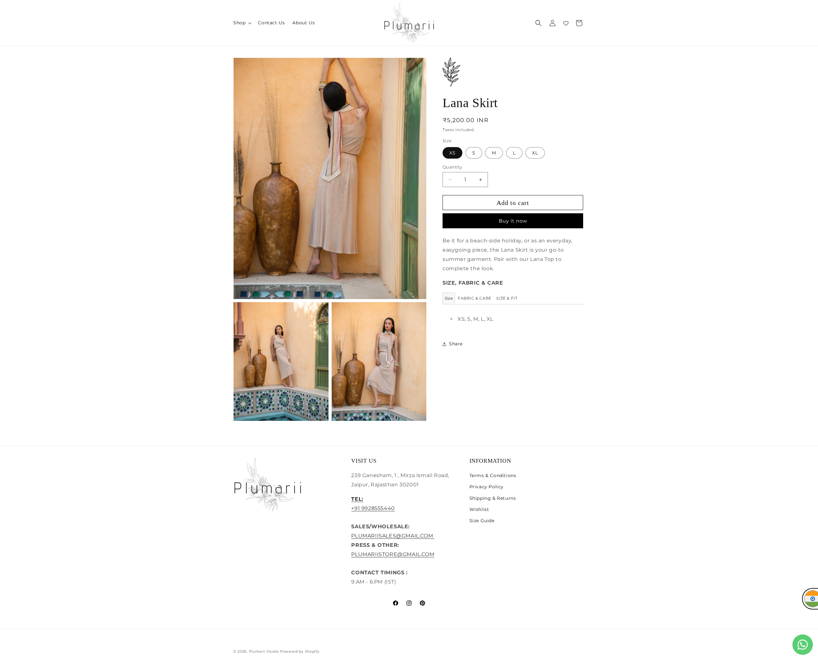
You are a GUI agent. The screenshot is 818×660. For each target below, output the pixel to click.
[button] (241, 22)
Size (449, 298)
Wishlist (479, 509)
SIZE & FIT (506, 298)
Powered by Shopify (300, 651)
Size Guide (482, 520)
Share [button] (456, 344)
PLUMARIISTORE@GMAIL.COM (392, 554)
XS (452, 153)
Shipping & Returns (492, 498)
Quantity (452, 166)
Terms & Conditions (492, 475)
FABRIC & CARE (474, 298)
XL (535, 153)
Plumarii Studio (264, 651)
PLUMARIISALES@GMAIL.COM (392, 536)
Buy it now (513, 221)
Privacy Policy (486, 487)
